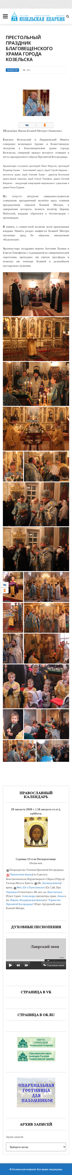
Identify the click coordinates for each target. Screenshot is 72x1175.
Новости (12, 70)
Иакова (14, 900)
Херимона (12, 892)
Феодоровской (27, 900)
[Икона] (36, 831)
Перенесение (17, 874)
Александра (28, 896)
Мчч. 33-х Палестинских (31, 887)
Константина (54, 892)
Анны (60, 896)
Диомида (47, 883)
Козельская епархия (24, 1169)
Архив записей (14, 1136)
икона (29, 874)
